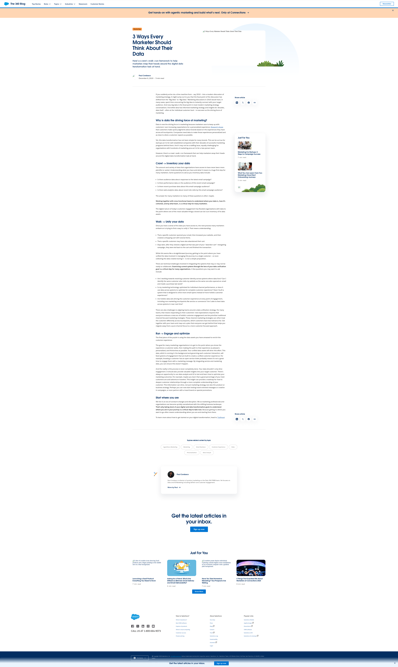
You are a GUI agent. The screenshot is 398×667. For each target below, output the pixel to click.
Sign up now (199, 529)
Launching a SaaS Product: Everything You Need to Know (144, 580)
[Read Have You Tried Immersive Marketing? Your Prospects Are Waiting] (216, 568)
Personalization (192, 452)
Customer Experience (218, 447)
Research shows (216, 127)
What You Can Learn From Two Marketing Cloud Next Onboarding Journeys (250, 175)
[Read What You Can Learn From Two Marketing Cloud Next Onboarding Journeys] (245, 166)
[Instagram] (148, 627)
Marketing (137, 29)
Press (211, 623)
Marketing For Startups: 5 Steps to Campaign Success (249, 153)
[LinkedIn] (143, 627)
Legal (211, 646)
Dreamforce (247, 626)
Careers (212, 629)
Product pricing (180, 636)
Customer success (181, 633)
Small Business (201, 447)
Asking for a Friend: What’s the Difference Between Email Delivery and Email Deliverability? (180, 581)
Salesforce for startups (250, 636)
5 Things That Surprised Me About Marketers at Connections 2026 (250, 580)
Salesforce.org (214, 636)
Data (233, 447)
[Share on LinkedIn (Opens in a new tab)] (237, 103)
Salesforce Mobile (249, 620)
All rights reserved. (176, 656)
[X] (138, 627)
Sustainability (213, 639)
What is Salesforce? (181, 620)
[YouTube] (153, 627)
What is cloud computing (183, 629)
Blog (211, 626)
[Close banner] (393, 10)
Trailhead (221, 417)
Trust (211, 633)
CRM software (248, 629)
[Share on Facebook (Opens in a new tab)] (249, 103)
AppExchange (248, 623)
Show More (199, 591)
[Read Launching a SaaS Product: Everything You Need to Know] (147, 568)
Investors (212, 642)
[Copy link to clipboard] (254, 103)
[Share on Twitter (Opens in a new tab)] (243, 103)
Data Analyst (207, 452)
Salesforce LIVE (248, 633)
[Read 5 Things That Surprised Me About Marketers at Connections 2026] (251, 568)
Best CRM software (181, 623)
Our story (212, 620)
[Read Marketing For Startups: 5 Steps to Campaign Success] (245, 145)
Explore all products (181, 626)
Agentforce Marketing (170, 447)
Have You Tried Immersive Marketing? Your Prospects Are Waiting (214, 581)
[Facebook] (133, 627)
